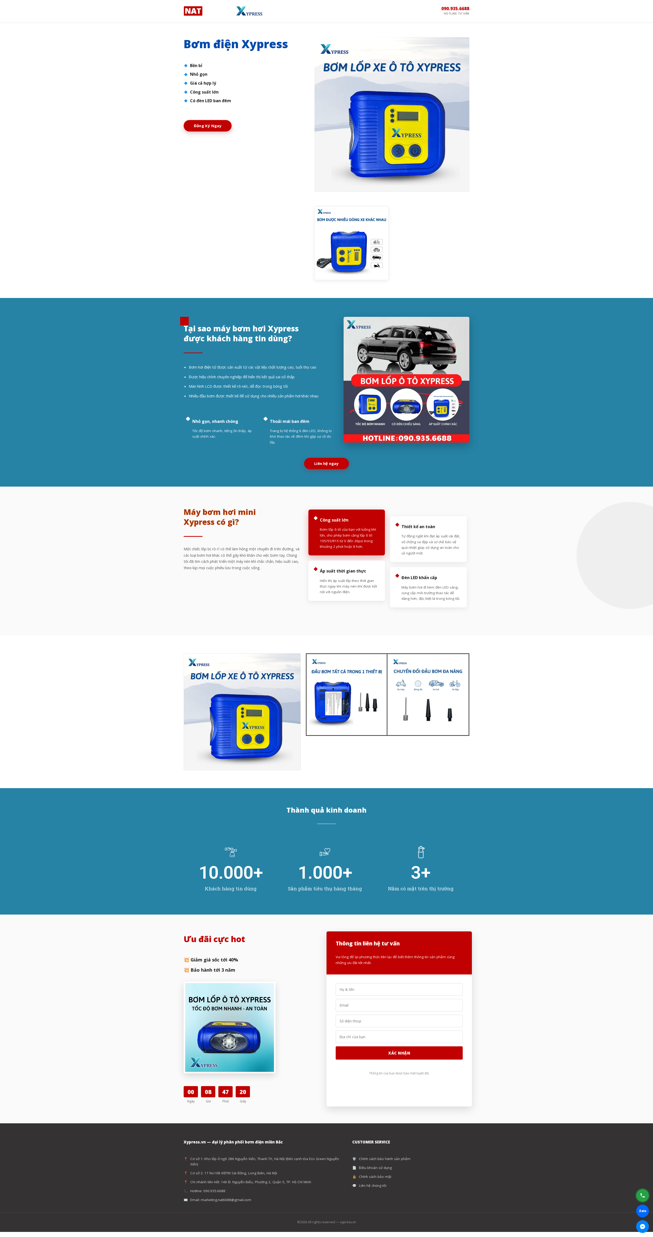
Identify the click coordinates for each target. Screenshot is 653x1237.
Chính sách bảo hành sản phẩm (384, 1158)
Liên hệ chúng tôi (372, 1185)
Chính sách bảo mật (375, 1176)
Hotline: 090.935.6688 (207, 1191)
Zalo (642, 1211)
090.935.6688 (455, 10)
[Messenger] (642, 1226)
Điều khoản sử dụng (375, 1167)
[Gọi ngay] (642, 1195)
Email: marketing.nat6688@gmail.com (220, 1199)
